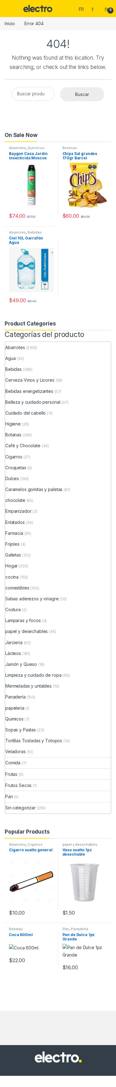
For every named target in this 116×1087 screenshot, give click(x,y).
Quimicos (36, 148)
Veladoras (15, 751)
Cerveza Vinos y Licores (29, 380)
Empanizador (18, 511)
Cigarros (13, 456)
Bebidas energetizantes (29, 391)
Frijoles (12, 544)
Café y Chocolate (23, 445)
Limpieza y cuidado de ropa (33, 675)
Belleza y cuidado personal (32, 402)
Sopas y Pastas (20, 729)
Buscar (82, 94)
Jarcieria (14, 642)
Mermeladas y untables (28, 686)
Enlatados (15, 522)
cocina (12, 577)
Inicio (10, 23)
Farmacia (14, 533)
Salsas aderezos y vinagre (32, 598)
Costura (13, 609)
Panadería (15, 696)
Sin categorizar (20, 807)
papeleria (14, 708)
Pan (9, 796)
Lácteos (13, 653)
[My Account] (95, 8)
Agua (10, 358)
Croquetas (15, 467)
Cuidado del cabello (25, 413)
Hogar (11, 565)
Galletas (13, 554)
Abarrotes (17, 148)
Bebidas (34, 232)
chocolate (15, 500)
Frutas (11, 774)
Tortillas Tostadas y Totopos (33, 740)
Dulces (12, 478)
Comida (12, 762)
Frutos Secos (18, 785)
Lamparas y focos (23, 620)
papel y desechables (26, 631)
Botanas (69, 148)
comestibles (17, 587)
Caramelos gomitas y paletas (33, 489)
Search (82, 8)
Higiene (13, 423)
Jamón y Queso (21, 664)
